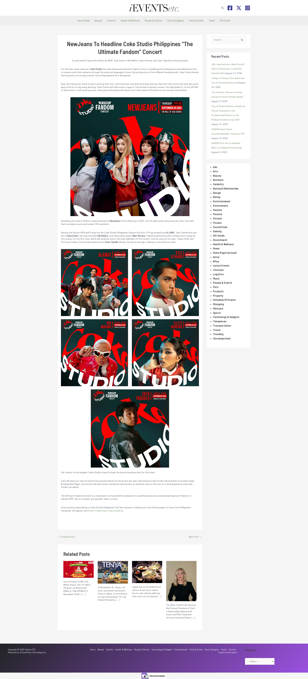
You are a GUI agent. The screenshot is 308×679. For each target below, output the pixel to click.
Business (218, 179)
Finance (217, 214)
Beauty (98, 20)
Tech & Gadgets (175, 20)
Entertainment (222, 201)
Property (218, 295)
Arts (215, 171)
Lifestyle (218, 269)
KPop (216, 261)
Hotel (216, 257)
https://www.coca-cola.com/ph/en (105, 510)
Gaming (217, 231)
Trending (218, 334)
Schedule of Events (224, 299)
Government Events (228, 652)
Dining (216, 196)
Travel (212, 20)
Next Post (195, 536)
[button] (222, 8)
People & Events (153, 20)
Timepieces (220, 321)
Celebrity (218, 184)
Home (216, 248)
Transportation (222, 325)
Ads (215, 167)
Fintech (217, 218)
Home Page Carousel (225, 252)
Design (217, 192)
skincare (218, 308)
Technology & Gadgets (226, 316)
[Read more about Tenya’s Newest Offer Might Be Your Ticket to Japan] (113, 572)
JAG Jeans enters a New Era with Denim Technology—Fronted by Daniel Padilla (228, 68)
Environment (220, 205)
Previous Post (66, 536)
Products (218, 291)
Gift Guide (225, 20)
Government (220, 239)
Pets (215, 286)
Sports (217, 312)
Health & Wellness (130, 20)
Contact (232, 649)
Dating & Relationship (225, 188)
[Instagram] (247, 8)
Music (216, 278)
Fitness (217, 222)
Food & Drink (220, 227)
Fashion (111, 20)
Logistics (218, 274)
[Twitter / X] (238, 8)
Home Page (83, 20)
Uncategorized (222, 338)
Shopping (218, 304)
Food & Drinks (196, 20)
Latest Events (221, 265)
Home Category (212, 649)
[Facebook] (230, 8)
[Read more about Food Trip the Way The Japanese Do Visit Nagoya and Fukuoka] (147, 571)
